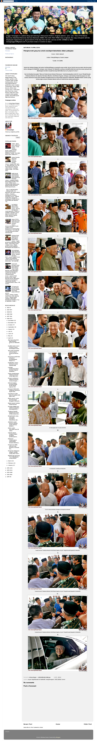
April (9, 338)
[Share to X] (57, 677)
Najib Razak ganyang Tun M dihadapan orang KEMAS (14, 457)
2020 (8, 312)
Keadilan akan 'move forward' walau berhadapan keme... (14, 347)
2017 (8, 316)
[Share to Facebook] (59, 677)
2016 (8, 318)
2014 (8, 470)
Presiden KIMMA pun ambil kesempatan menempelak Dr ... (13, 408)
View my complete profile (12, 132)
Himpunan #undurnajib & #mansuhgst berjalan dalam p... (13, 440)
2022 (8, 307)
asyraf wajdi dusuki (33, 679)
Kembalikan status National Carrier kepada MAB (13, 364)
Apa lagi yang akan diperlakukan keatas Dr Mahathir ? (14, 342)
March (10, 461)
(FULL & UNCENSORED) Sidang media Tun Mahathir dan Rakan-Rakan (12, 191)
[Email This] (54, 677)
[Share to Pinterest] (60, 677)
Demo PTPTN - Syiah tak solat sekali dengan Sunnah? (16, 221)
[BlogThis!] (56, 677)
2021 (8, 309)
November (11, 322)
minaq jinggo (10, 129)
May (9, 335)
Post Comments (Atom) (37, 727)
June (9, 333)
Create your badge (8, 70)
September (11, 327)
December (11, 320)
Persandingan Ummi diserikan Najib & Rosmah (16, 252)
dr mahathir (42, 679)
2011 (8, 476)
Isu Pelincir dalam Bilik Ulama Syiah (15, 206)
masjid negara (50, 679)
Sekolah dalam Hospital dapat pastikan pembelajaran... (12, 434)
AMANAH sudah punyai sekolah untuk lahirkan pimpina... (13, 424)
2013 (8, 472)
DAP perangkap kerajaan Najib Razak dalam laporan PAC (12, 385)
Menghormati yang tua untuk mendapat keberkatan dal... (13, 418)
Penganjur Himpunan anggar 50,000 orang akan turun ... (14, 452)
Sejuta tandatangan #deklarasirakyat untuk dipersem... (13, 375)
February (10, 463)
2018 (8, 314)
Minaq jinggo (7, 50)
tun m (63, 679)
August (10, 329)
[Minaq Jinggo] (6, 68)
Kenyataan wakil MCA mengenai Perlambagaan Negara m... (14, 358)
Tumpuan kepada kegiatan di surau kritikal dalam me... (13, 413)
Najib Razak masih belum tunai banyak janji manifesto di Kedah (16, 176)
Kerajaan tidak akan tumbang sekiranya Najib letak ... (14, 390)
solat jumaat (58, 679)
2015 (8, 468)
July (9, 331)
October (10, 325)
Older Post (88, 724)
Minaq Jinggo (7, 67)
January (10, 465)
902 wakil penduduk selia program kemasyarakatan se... (13, 352)
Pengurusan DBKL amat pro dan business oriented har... (13, 446)
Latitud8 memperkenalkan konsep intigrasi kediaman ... (13, 369)
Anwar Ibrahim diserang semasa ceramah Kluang (16, 160)
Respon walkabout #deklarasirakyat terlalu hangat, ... (13, 379)
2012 (8, 474)
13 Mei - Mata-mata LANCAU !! (16, 144)
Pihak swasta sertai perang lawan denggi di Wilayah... (14, 400)
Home (58, 724)
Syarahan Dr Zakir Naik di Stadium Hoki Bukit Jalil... (14, 395)
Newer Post (27, 724)
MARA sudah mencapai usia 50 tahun (13, 429)
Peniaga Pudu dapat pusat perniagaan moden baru (15, 237)
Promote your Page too (9, 53)
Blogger (58, 737)
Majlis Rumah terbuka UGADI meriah (14, 403)
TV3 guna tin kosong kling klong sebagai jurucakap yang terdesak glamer (12, 290)
